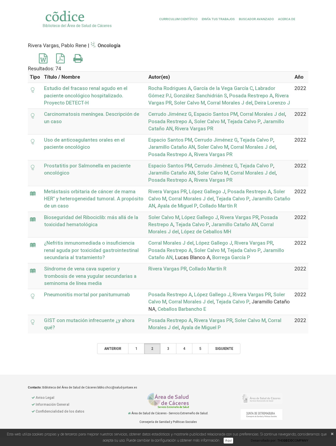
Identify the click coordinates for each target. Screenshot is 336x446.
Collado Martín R (218, 206)
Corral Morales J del (229, 103)
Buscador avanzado (256, 19)
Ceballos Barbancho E (182, 309)
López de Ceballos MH (206, 232)
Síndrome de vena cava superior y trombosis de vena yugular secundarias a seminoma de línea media (90, 276)
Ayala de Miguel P (177, 206)
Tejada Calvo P (244, 121)
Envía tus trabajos (218, 19)
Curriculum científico (178, 19)
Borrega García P (231, 257)
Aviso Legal (45, 398)
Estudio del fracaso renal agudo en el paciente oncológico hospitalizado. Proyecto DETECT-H (85, 95)
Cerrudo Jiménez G (170, 114)
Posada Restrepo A (251, 96)
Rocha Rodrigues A (169, 88)
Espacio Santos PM (216, 114)
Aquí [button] (228, 440)
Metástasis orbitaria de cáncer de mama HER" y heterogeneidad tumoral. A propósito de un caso (93, 199)
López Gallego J (207, 191)
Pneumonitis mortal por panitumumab (87, 294)
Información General (52, 404)
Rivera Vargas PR (194, 129)
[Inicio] (129, 413)
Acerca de (286, 19)
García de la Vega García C (223, 88)
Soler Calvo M (189, 103)
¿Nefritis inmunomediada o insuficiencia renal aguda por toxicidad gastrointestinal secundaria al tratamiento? (91, 250)
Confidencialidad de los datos (60, 411)
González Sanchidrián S (200, 96)
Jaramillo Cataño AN (171, 147)
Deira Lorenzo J (272, 103)
